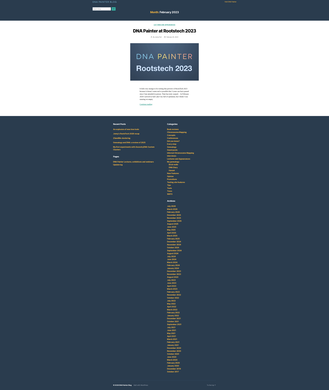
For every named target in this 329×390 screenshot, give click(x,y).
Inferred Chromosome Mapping (180, 153)
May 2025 (171, 230)
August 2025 (172, 224)
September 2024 (174, 250)
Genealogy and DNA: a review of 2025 (129, 142)
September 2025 (174, 221)
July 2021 (171, 327)
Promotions (172, 179)
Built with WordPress (141, 385)
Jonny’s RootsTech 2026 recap (126, 134)
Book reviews (173, 129)
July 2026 (171, 206)
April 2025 (171, 233)
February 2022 (173, 313)
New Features (173, 173)
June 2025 (171, 227)
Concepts (171, 135)
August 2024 (172, 253)
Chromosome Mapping (177, 132)
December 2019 (174, 369)
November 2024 (174, 245)
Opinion (170, 176)
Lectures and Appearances (164, 25)
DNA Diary (173, 167)
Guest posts (172, 150)
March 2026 (172, 209)
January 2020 (173, 366)
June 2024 (171, 259)
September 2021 (174, 324)
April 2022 (171, 307)
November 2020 (174, 351)
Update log (118, 165)
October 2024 (173, 247)
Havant (172, 170)
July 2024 (171, 256)
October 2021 (173, 321)
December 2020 (174, 348)
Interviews (171, 156)
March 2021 (172, 339)
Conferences (172, 138)
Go (113, 9)
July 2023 (171, 280)
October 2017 (173, 372)
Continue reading (146, 104)
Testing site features (176, 182)
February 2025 (173, 239)
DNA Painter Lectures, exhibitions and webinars (133, 162)
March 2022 (172, 310)
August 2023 (172, 277)
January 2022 (173, 316)
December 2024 (174, 242)
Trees (169, 191)
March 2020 (172, 360)
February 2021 (173, 342)
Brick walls (173, 164)
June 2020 (171, 357)
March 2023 (172, 289)
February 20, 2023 (172, 37)
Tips (169, 185)
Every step (171, 144)
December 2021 (174, 318)
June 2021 (171, 330)
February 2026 (173, 212)
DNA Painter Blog (105, 1)
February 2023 (173, 292)
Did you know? (173, 141)
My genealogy (173, 162)
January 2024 (173, 268)
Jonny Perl (158, 37)
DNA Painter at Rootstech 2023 (164, 31)
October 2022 (173, 298)
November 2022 (174, 295)
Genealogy (171, 147)
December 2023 (174, 271)
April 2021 (171, 336)
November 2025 (174, 218)
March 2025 (172, 236)
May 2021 (171, 333)
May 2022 (171, 304)
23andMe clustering (121, 138)
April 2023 (171, 286)
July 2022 (171, 301)
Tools (169, 188)
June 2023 (171, 283)
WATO (169, 194)
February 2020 (173, 363)
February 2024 (173, 265)
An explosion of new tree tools (126, 129)
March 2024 (172, 262)
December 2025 (174, 215)
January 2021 (173, 345)
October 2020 (173, 354)
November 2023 (174, 274)
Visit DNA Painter (230, 2)
